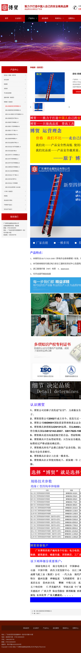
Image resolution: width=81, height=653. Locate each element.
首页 (6, 18)
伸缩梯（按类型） (8, 102)
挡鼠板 (6, 196)
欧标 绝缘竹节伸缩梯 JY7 (12, 122)
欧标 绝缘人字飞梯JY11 (11, 130)
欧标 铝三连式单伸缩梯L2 (12, 171)
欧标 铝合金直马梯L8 (11, 150)
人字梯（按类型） (8, 191)
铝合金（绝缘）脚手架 (10, 75)
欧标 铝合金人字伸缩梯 (11, 183)
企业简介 (18, 18)
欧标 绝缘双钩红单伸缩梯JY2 (13, 110)
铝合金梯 (6, 79)
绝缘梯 (6, 84)
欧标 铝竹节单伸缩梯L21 (11, 159)
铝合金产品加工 (8, 209)
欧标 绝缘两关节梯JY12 (11, 134)
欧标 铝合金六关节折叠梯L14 (13, 146)
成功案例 (45, 18)
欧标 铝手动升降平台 (10, 179)
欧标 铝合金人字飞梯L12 (11, 175)
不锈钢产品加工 (8, 205)
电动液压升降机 (8, 200)
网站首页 (26, 628)
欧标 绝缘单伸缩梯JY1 (11, 138)
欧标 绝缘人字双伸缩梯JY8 (12, 126)
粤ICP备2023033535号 (14, 644)
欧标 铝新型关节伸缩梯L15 (12, 167)
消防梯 (6, 88)
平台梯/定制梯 (7, 93)
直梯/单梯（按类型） (9, 97)
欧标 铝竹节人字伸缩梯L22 (12, 155)
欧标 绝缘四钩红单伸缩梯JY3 (13, 106)
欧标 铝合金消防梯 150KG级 (12, 187)
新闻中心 (58, 18)
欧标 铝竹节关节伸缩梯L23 (12, 163)
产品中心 (31, 18)
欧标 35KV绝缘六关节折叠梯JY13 (14, 114)
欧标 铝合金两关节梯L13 (11, 142)
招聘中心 (71, 18)
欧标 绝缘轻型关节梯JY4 (11, 118)
